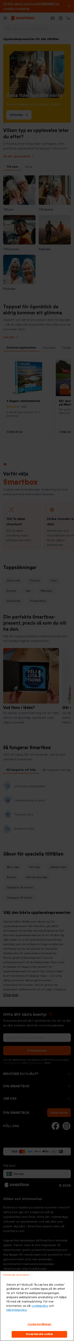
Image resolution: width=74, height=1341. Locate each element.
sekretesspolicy (16, 1310)
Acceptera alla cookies (39, 1334)
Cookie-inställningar (39, 1324)
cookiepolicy (40, 1306)
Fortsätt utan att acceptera (16, 1275)
